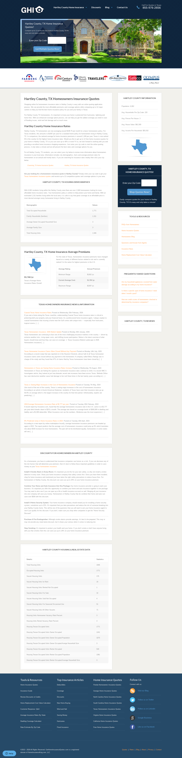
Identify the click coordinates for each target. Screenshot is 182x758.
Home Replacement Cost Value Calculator (137, 255)
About (144, 750)
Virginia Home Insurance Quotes (105, 715)
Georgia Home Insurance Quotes (105, 691)
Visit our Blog (143, 691)
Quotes (124, 750)
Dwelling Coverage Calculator (30, 721)
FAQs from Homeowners (130, 224)
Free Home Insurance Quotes (104, 727)
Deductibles (61, 685)
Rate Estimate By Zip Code (30, 727)
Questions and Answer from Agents (134, 243)
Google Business (145, 718)
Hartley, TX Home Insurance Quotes (77, 165)
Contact (159, 750)
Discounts (96, 7)
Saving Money (62, 715)
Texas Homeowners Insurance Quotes (107, 709)
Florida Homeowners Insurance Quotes (107, 685)
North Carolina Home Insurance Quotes (107, 697)
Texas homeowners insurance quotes (37, 176)
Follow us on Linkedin (146, 709)
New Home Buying (63, 703)
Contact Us (122, 7)
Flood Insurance (62, 727)
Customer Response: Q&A (29, 709)
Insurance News (127, 249)
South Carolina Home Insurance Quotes (107, 703)
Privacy (151, 750)
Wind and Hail (62, 709)
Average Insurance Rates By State (32, 715)
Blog (107, 7)
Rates (132, 750)
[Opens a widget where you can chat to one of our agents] (9, 754)
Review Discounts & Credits (30, 697)
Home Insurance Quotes (130, 231)
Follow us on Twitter (146, 700)
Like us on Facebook (146, 727)
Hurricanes (61, 721)
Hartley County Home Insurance (69, 7)
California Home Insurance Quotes (105, 721)
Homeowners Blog (128, 237)
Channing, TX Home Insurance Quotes (40, 165)
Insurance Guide (26, 691)
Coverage (60, 691)
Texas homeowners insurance (46, 466)
